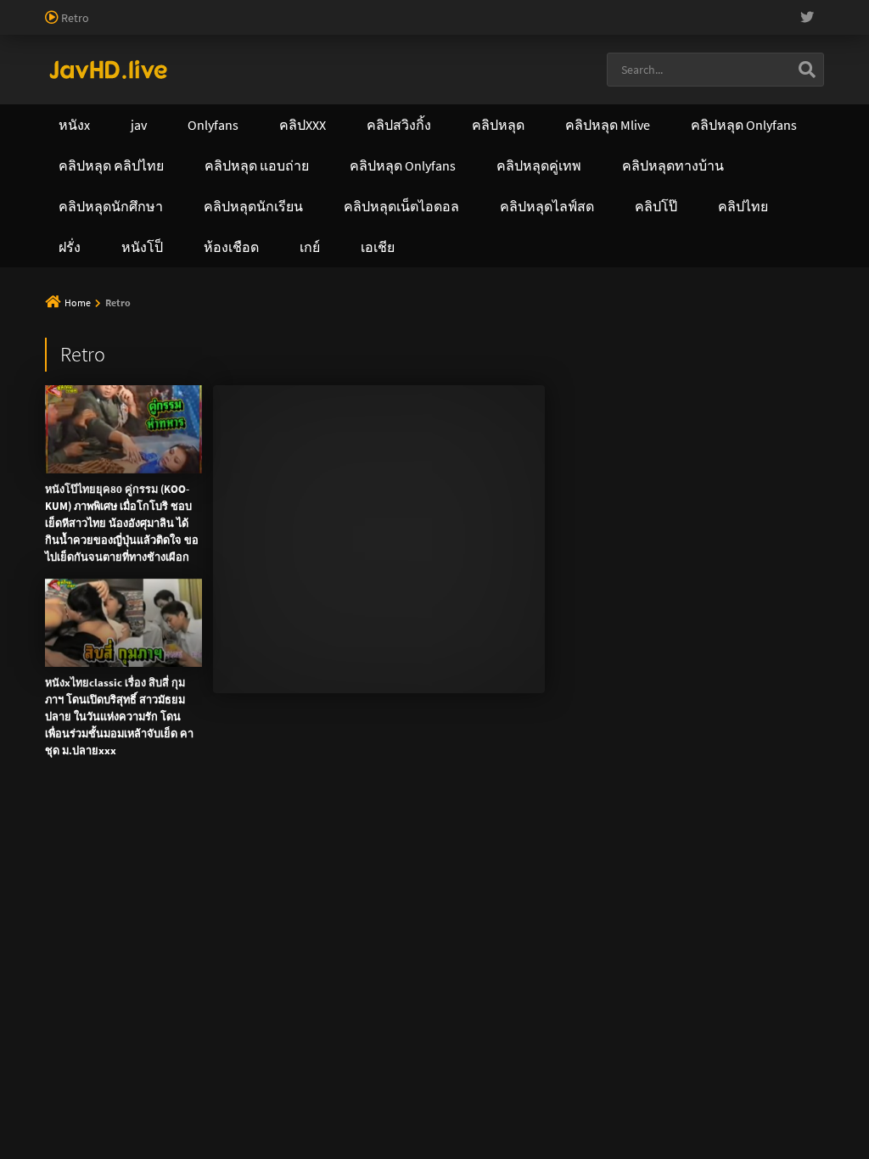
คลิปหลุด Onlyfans (476, 124)
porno (15, 8)
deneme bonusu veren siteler (514, 8)
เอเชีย (483, 165)
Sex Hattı (68, 79)
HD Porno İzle (396, 399)
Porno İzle (465, 399)
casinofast (351, 8)
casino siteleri (76, 26)
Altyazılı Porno (316, 399)
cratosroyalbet (37, 62)
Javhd (515, 399)
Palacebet (292, 8)
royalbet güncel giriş (208, 8)
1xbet (563, 44)
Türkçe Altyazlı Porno (150, 79)
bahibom (408, 8)
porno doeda (120, 8)
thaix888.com (753, 290)
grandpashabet (369, 62)
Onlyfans (117, 124)
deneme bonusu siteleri (179, 26)
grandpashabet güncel (473, 62)
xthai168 (561, 399)
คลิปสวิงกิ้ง (229, 124)
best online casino (246, 44)
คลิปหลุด (342, 124)
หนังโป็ (391, 165)
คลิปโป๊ (743, 124)
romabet (248, 62)
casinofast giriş (180, 62)
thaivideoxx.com (397, 254)
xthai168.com (482, 201)
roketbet (300, 62)
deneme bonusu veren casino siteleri (689, 8)
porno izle (59, 8)
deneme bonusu (446, 26)
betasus (678, 44)
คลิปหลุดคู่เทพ (625, 124)
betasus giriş (617, 44)
